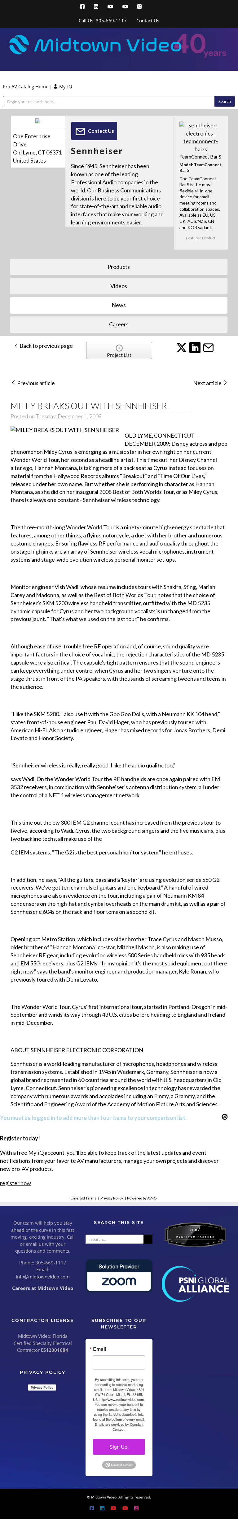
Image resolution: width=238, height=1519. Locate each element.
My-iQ (65, 86)
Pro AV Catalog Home (26, 86)
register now (15, 1183)
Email (99, 1348)
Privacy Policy (111, 1198)
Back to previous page (46, 345)
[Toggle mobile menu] (226, 61)
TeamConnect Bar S (200, 156)
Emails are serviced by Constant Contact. (119, 1427)
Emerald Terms (83, 1198)
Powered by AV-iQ (142, 1198)
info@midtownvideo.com (43, 1276)
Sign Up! (119, 1446)
